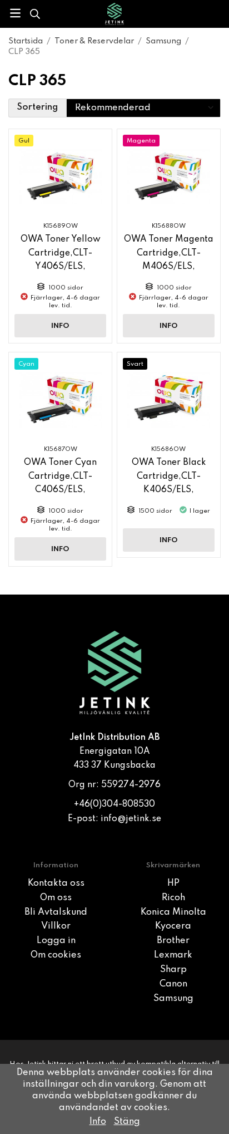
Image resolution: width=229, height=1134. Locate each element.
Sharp (173, 969)
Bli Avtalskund (55, 912)
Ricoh (173, 898)
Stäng (127, 1121)
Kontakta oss (56, 883)
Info (60, 326)
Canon (173, 984)
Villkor (56, 926)
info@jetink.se (131, 818)
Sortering (37, 107)
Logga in (56, 940)
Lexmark (173, 955)
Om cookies (56, 955)
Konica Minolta (173, 912)
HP (173, 883)
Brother (173, 940)
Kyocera (173, 926)
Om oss (56, 898)
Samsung (173, 998)
